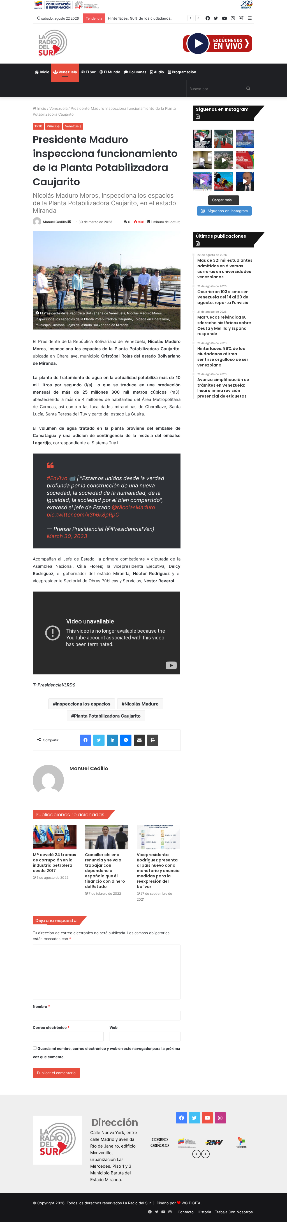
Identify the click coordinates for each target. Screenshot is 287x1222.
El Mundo (111, 72)
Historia (204, 1212)
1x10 (38, 126)
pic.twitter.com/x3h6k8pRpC (83, 514)
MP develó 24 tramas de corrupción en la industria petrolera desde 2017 (54, 862)
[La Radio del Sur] (52, 43)
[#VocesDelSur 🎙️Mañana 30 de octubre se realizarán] (223, 181)
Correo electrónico (51, 1027)
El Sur (90, 72)
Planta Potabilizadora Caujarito (107, 716)
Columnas (137, 72)
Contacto (186, 1212)
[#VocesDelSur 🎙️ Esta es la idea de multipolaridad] (245, 181)
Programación (183, 72)
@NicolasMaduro (133, 507)
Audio (158, 72)
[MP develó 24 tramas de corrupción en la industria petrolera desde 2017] (54, 837)
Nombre (41, 1006)
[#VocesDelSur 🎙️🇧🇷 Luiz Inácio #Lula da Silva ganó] (245, 139)
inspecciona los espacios (83, 704)
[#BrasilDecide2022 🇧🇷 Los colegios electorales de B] (202, 160)
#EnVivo (57, 478)
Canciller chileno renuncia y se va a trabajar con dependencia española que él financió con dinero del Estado (105, 870)
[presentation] (196, 1155)
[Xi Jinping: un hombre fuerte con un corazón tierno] (223, 139)
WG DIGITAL (192, 1203)
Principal (54, 126)
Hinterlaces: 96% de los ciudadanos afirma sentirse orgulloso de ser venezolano (178, 18)
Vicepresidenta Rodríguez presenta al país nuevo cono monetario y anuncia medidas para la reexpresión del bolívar (158, 870)
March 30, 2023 (67, 536)
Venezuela (67, 72)
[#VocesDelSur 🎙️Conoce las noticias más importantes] (202, 139)
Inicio (44, 72)
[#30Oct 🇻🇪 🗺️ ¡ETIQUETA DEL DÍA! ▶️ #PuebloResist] (223, 160)
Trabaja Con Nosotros (234, 1212)
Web (113, 1027)
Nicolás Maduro (141, 704)
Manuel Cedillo (55, 222)
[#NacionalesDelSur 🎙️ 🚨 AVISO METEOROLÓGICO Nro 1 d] (202, 181)
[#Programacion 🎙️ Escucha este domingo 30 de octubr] (245, 160)
